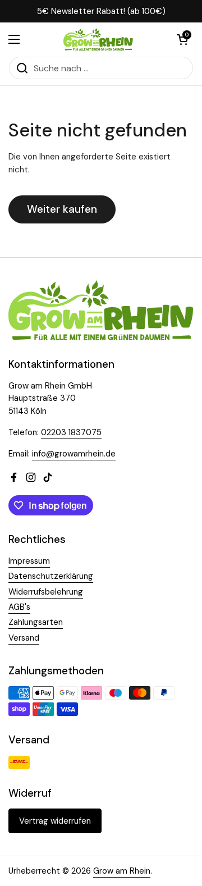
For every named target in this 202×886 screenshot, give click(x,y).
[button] (182, 39)
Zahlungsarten (35, 622)
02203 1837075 (71, 432)
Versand (23, 637)
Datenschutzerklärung (50, 576)
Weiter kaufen (62, 209)
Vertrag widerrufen (55, 820)
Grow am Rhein (121, 870)
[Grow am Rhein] (98, 39)
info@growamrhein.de (74, 453)
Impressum (29, 561)
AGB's (19, 607)
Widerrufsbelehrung (45, 591)
